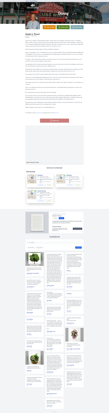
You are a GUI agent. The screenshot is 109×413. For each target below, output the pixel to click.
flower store (56, 112)
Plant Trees (49, 184)
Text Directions (41, 184)
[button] (32, 178)
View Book (55, 218)
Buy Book (61, 218)
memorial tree (39, 112)
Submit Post (78, 247)
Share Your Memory (77, 228)
